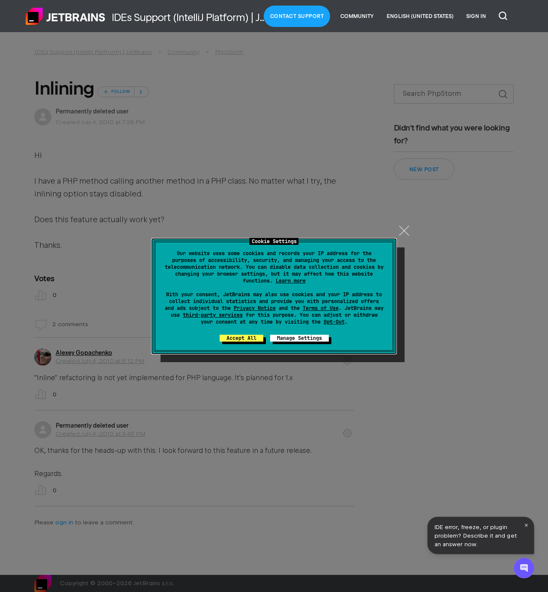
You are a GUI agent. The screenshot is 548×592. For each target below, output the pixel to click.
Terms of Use (321, 308)
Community (357, 16)
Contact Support (297, 16)
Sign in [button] (476, 16)
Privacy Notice (255, 308)
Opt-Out (334, 321)
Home (65, 16)
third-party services (213, 315)
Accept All (241, 338)
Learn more (291, 280)
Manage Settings (299, 338)
